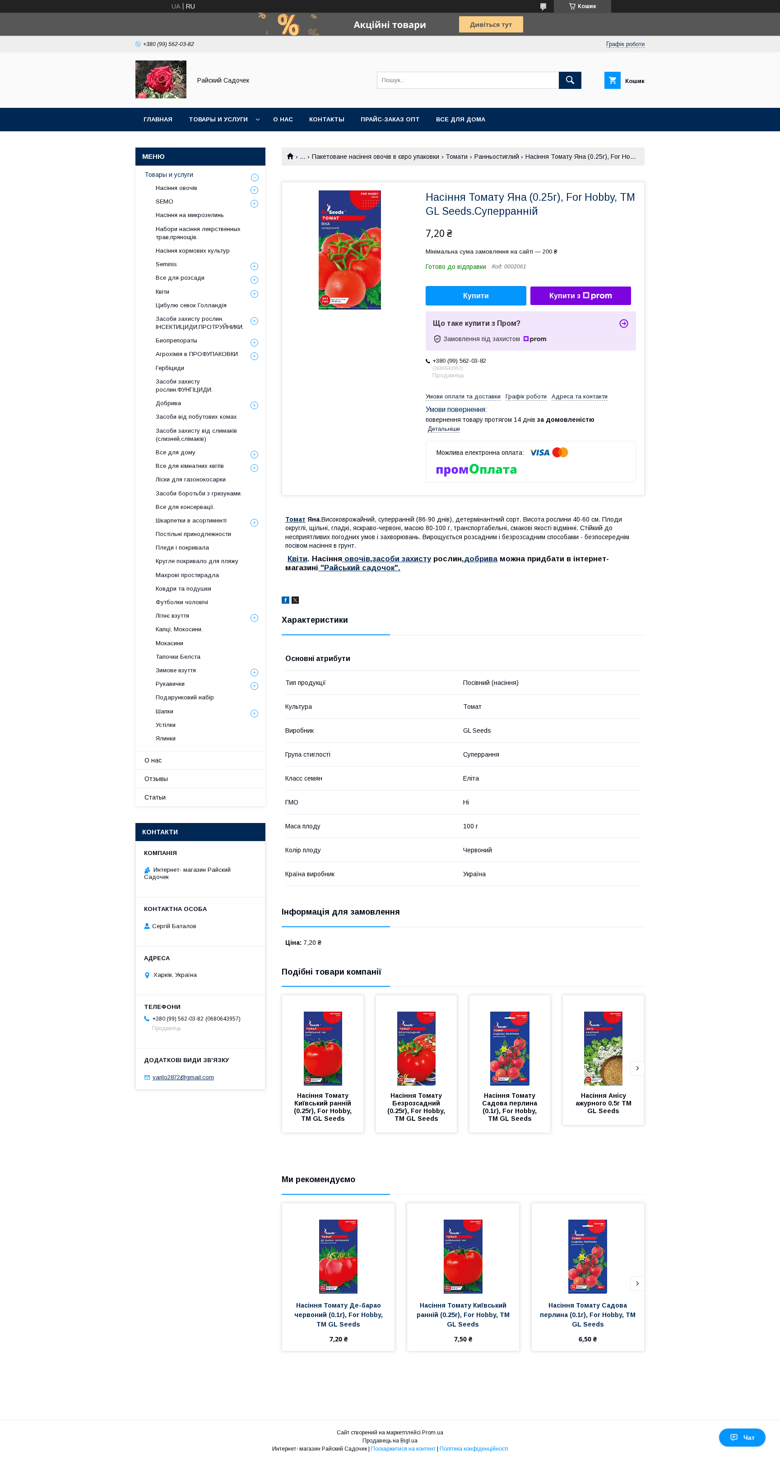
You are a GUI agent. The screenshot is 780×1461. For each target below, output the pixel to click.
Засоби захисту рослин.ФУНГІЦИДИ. (184, 385)
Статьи (155, 797)
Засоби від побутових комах (196, 416)
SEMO (164, 201)
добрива (480, 559)
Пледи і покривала (182, 547)
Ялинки (166, 738)
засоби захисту (401, 559)
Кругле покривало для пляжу (197, 561)
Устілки (166, 724)
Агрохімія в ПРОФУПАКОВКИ (197, 354)
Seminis (166, 264)
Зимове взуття (176, 670)
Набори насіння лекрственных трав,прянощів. (198, 233)
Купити (476, 296)
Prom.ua (432, 1432)
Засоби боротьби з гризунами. (199, 493)
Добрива (168, 403)
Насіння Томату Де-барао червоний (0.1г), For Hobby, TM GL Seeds (339, 1315)
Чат (749, 1437)
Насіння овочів (176, 188)
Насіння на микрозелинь (190, 215)
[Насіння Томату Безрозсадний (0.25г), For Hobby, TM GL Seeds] (416, 1040)
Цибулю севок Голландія (191, 305)
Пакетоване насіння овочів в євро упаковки (375, 156)
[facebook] (285, 601)
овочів (356, 559)
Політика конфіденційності (474, 1449)
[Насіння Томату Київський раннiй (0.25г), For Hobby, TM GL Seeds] (322, 1040)
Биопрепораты (176, 340)
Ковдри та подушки (183, 588)
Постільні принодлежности (193, 534)
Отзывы (156, 778)
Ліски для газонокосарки (191, 479)
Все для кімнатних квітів (190, 465)
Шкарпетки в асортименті (191, 520)
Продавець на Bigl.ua (390, 1441)
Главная (158, 119)
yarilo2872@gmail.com (183, 1077)
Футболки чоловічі (182, 602)
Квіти (297, 559)
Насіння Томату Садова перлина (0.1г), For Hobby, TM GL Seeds (510, 1107)
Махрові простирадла (187, 575)
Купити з (564, 296)
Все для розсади (180, 277)
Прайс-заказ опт (390, 119)
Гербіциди (170, 368)
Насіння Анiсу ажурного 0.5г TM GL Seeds (604, 1103)
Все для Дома (460, 119)
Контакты (326, 119)
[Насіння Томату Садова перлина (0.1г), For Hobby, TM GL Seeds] (510, 1040)
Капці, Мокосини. (179, 629)
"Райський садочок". (359, 568)
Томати (457, 156)
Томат (295, 519)
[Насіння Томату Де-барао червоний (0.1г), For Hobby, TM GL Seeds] (338, 1248)
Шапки (164, 711)
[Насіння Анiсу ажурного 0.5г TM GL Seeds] (603, 1040)
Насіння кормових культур (193, 250)
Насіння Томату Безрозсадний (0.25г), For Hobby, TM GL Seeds (417, 1107)
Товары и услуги (218, 119)
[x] (295, 601)
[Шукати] (570, 80)
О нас (283, 119)
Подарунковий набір (185, 697)
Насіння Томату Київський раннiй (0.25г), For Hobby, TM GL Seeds (323, 1107)
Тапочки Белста (178, 656)
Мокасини (169, 643)
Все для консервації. (185, 507)
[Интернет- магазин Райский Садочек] (160, 96)
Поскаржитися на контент (403, 1449)
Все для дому (175, 452)
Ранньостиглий (496, 156)
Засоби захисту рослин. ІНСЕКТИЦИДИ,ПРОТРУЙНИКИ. (200, 322)
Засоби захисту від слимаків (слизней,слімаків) (196, 434)
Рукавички (170, 683)
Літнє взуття (172, 615)
